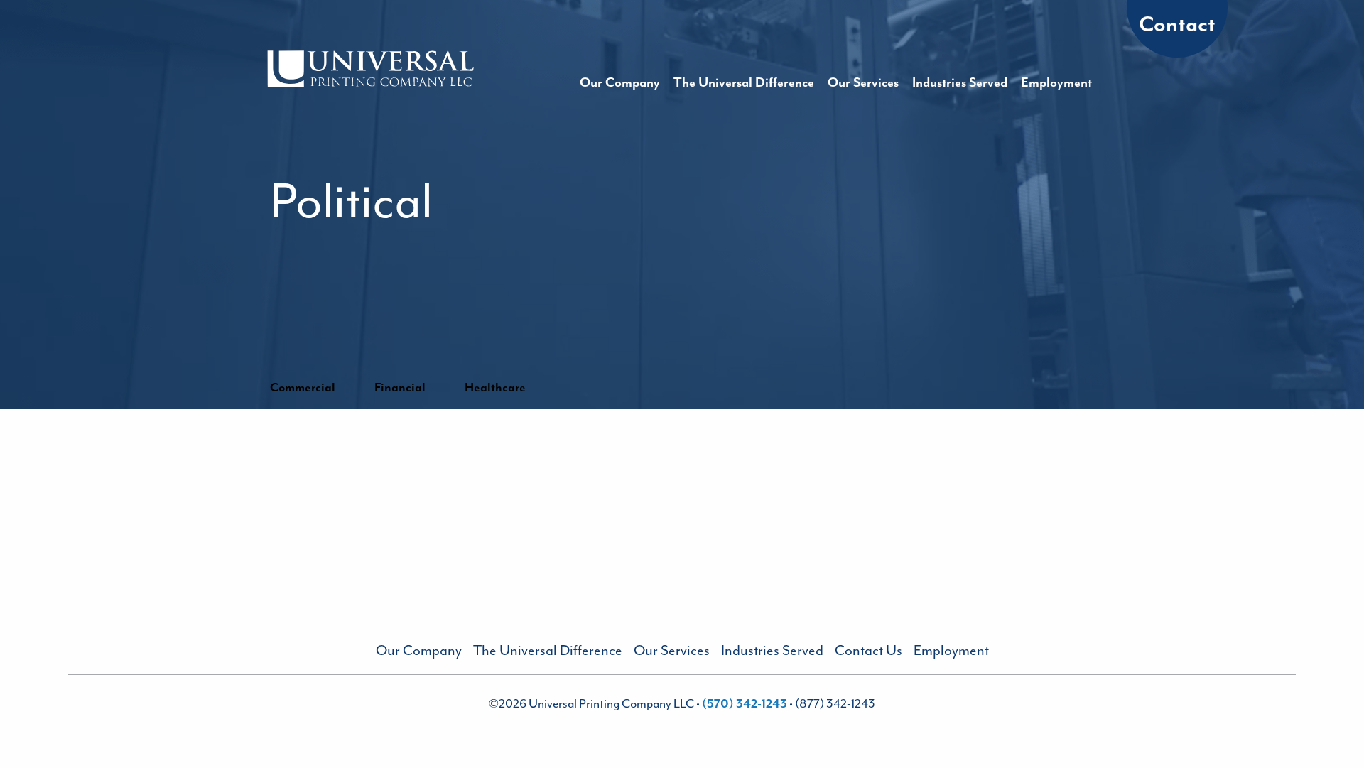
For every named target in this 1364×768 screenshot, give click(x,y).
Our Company (620, 82)
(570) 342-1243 (745, 703)
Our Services (863, 82)
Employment (1056, 82)
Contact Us (868, 650)
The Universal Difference (743, 82)
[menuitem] (620, 82)
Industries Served (959, 82)
